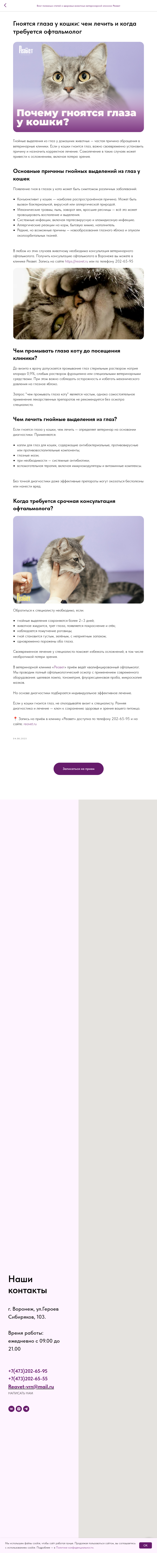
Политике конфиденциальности (74, 1547)
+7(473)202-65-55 (28, 1379)
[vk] (11, 1409)
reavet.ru (30, 724)
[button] (79, 769)
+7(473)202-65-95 (27, 1371)
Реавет (59, 667)
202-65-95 (124, 261)
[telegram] (26, 1409)
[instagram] (19, 1409)
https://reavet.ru (76, 261)
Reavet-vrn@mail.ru (31, 1386)
